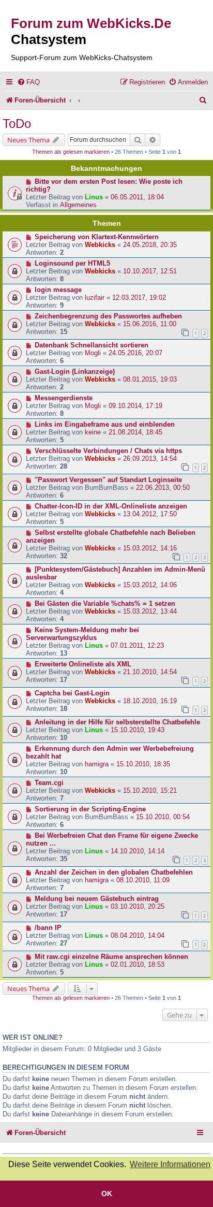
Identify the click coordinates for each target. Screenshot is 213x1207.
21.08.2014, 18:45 (135, 432)
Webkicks (100, 245)
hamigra (97, 764)
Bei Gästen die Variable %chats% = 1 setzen (105, 603)
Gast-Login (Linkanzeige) (75, 371)
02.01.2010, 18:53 (137, 964)
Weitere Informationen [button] (170, 1164)
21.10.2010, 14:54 (150, 672)
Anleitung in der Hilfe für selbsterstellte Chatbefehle (117, 722)
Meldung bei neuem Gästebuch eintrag (97, 899)
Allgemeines (78, 205)
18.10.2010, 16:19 (150, 701)
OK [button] (106, 1193)
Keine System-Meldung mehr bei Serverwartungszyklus (82, 634)
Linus (94, 197)
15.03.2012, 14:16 (150, 548)
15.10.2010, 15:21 (150, 790)
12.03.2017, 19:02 (139, 297)
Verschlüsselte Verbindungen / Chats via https (108, 451)
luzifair (94, 297)
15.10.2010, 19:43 (137, 730)
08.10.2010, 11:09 (143, 880)
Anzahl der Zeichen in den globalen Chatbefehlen (114, 872)
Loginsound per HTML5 (72, 263)
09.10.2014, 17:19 (135, 406)
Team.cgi (49, 783)
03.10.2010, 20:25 (137, 906)
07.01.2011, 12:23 (137, 645)
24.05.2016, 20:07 (135, 353)
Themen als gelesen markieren (71, 152)
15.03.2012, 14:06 (150, 585)
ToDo (17, 123)
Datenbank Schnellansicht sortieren (91, 345)
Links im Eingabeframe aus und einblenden (105, 424)
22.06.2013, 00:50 (163, 487)
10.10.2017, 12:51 (150, 271)
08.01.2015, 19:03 (150, 379)
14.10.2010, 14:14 (137, 851)
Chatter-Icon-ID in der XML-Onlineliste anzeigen (111, 506)
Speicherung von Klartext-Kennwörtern (97, 237)
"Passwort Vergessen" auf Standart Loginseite (108, 480)
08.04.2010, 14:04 (137, 935)
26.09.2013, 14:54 (150, 458)
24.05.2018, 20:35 (150, 245)
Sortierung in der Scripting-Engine (90, 809)
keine (93, 432)
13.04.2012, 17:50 (150, 514)
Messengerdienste (64, 398)
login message (58, 290)
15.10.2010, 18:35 (143, 764)
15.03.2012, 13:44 (150, 611)
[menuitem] (28, 82)
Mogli (93, 353)
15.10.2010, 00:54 (163, 817)
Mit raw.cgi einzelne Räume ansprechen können (111, 957)
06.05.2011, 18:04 (137, 197)
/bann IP (48, 928)
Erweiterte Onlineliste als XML (83, 664)
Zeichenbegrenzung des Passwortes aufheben (108, 316)
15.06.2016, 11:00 (149, 324)
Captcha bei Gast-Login (72, 693)
